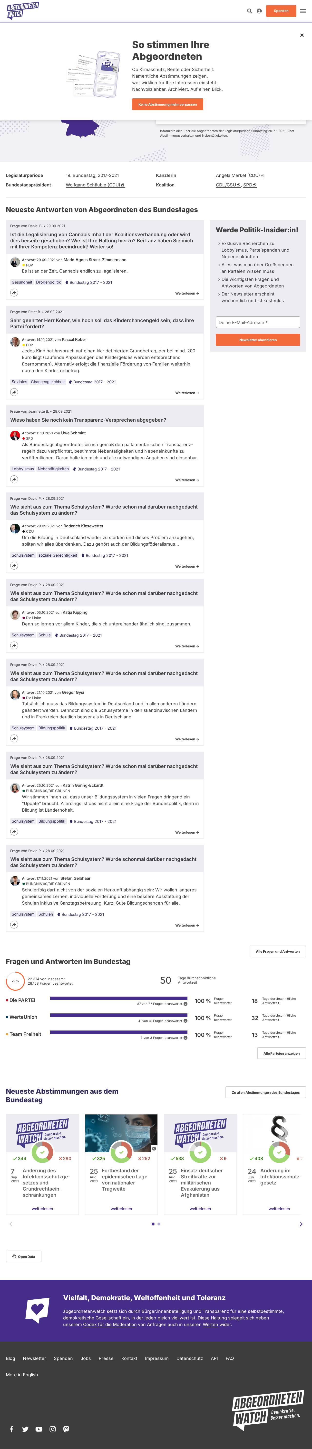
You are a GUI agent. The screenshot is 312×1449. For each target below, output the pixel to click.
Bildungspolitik (52, 727)
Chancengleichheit (48, 381)
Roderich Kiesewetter (83, 525)
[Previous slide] (11, 1224)
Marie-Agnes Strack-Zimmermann (95, 259)
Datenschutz (189, 1358)
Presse (106, 1358)
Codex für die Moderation (110, 1324)
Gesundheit (22, 282)
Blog (10, 1358)
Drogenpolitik (48, 282)
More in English (22, 1374)
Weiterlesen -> (187, 293)
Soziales (19, 381)
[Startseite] (23, 11)
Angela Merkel (238, 175)
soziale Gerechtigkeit (58, 555)
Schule (45, 635)
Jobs (86, 1358)
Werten (210, 1324)
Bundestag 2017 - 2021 (91, 282)
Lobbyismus (23, 468)
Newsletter (34, 1358)
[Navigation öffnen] (303, 11)
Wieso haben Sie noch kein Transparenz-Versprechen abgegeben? (88, 420)
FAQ (230, 1358)
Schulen (46, 914)
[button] (153, 1224)
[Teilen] (14, 292)
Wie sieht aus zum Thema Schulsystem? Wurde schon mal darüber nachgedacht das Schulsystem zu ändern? (104, 510)
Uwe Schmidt (73, 432)
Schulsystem (23, 555)
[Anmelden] (259, 11)
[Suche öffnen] (250, 11)
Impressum (157, 1358)
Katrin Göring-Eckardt (83, 785)
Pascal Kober (74, 339)
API (214, 1358)
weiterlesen (42, 1208)
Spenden (63, 1358)
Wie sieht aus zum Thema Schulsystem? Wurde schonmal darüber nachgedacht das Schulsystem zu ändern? (103, 862)
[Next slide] (301, 1224)
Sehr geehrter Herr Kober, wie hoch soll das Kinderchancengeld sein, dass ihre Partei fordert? (102, 323)
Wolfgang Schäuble (93, 184)
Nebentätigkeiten (53, 468)
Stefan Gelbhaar (75, 878)
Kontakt (129, 1358)
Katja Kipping (75, 612)
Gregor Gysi (73, 692)
